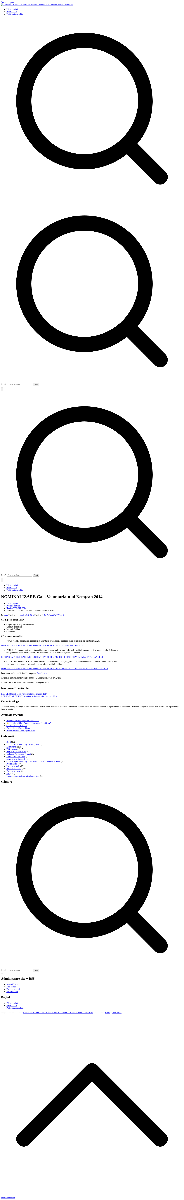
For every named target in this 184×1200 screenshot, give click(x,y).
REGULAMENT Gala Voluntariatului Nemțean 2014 (24, 694)
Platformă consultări (14, 14)
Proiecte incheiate (13, 768)
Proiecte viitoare (13, 771)
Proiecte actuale (13, 766)
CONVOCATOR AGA (16, 725)
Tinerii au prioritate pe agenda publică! (22, 776)
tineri (6, 615)
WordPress (116, 1012)
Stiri (8, 773)
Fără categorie (12, 749)
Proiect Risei (11, 764)
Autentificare (12, 984)
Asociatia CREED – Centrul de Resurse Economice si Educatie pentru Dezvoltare (58, 1012)
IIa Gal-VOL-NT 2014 (54, 615)
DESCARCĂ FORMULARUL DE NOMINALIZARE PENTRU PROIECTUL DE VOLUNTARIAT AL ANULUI (52, 657)
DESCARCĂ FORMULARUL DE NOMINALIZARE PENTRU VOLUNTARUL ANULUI (42, 645)
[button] (2, 387)
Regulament (42, 673)
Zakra (107, 1012)
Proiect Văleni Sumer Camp (18, 728)
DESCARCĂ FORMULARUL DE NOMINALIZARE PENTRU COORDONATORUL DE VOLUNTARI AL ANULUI (54, 668)
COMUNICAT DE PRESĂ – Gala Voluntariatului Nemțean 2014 (29, 696)
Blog (8, 742)
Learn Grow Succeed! (15, 756)
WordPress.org (12, 991)
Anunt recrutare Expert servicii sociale (22, 720)
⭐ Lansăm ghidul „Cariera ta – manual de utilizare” (28, 723)
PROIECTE (11, 12)
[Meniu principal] (2, 389)
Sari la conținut (7, 2)
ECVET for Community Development (22, 744)
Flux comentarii (13, 989)
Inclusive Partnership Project (18, 754)
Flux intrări (11, 987)
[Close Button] (2, 580)
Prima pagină (12, 9)
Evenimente (11, 747)
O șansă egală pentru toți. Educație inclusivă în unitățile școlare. (33, 761)
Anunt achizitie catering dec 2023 (20, 730)
